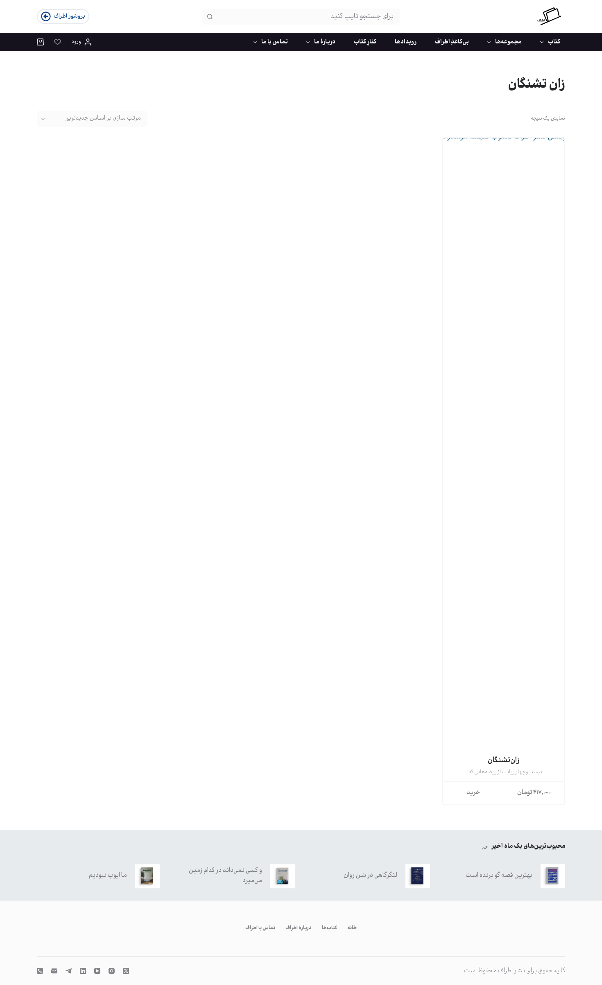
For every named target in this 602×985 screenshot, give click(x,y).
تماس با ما (274, 42)
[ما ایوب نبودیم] (147, 876)
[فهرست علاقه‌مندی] (57, 41)
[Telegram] (69, 971)
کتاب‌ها (329, 928)
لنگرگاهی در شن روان (370, 875)
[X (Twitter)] (126, 971)
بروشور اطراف (69, 16)
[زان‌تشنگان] (503, 445)
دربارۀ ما (324, 42)
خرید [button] (473, 792)
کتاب (554, 42)
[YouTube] (97, 971)
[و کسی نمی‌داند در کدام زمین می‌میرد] (282, 876)
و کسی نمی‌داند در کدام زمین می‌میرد (225, 875)
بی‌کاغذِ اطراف (452, 42)
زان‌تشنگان (504, 760)
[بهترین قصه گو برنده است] (553, 876)
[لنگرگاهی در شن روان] (417, 876)
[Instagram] (112, 971)
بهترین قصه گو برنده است (499, 875)
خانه (352, 928)
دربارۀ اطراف (298, 928)
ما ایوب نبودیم (108, 875)
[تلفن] (40, 971)
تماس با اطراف (260, 928)
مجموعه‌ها (508, 42)
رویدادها (405, 42)
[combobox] (308, 17)
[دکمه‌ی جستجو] (209, 16)
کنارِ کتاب (365, 42)
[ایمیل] (54, 971)
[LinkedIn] (83, 971)
